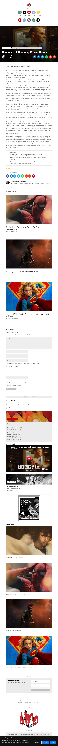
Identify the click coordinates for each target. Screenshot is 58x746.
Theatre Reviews (34, 696)
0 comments (12, 407)
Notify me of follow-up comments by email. (16, 382)
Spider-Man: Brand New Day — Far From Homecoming (23, 228)
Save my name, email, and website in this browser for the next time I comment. (24, 363)
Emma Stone (20, 48)
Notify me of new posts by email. (14, 385)
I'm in (53, 742)
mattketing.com (36, 702)
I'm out (45, 742)
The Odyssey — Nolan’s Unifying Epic (22, 271)
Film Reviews (7, 48)
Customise (37, 742)
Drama (14, 48)
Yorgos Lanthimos (35, 48)
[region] (29, 741)
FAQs (29, 707)
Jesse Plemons (27, 48)
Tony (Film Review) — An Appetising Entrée (16, 557)
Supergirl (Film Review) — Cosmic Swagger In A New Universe (28, 315)
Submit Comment (11, 388)
